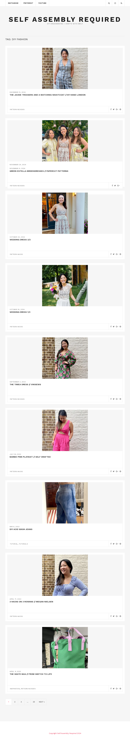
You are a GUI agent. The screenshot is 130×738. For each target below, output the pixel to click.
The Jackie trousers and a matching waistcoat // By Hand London (48, 95)
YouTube (42, 3)
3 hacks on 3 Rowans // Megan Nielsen (31, 601)
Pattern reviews (17, 109)
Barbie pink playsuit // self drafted (30, 457)
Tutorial (14, 544)
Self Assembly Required (65, 19)
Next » (42, 702)
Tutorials (23, 544)
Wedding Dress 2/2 (20, 239)
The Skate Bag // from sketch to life (31, 674)
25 (34, 702)
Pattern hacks (16, 254)
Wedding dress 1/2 (20, 312)
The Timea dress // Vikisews (25, 384)
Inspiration (15, 689)
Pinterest (28, 3)
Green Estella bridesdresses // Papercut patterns (39, 171)
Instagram (13, 3)
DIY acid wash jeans (21, 529)
